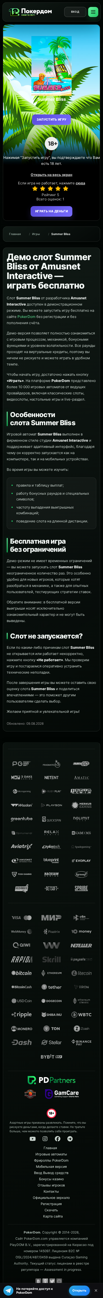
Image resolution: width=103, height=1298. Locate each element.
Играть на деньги (51, 211)
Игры (36, 234)
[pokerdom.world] (45, 1139)
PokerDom (26, 316)
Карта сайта (53, 1216)
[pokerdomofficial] (57, 1139)
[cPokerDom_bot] (70, 1139)
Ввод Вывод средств (51, 1173)
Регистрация (51, 1204)
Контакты (51, 1191)
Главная (15, 234)
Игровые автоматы (51, 1154)
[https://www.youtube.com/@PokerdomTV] (33, 1139)
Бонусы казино (51, 1179)
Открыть (79, 1290)
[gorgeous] (65, 188)
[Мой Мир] (59, 1281)
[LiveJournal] (66, 1281)
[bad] (35, 188)
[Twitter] (52, 1281)
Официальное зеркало (51, 1198)
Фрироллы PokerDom (51, 1160)
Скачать (51, 1210)
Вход (75, 11)
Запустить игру (52, 119)
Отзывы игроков (51, 1185)
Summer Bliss (60, 234)
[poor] (42, 188)
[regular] (50, 188)
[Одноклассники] (45, 1281)
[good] (58, 188)
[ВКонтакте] (38, 1281)
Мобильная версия (51, 1166)
